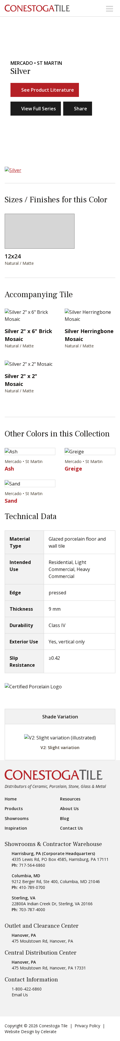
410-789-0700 (32, 887)
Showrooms (17, 818)
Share (80, 108)
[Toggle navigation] (109, 8)
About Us (69, 808)
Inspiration (16, 828)
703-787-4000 (32, 909)
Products (14, 808)
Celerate (49, 1031)
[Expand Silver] (60, 170)
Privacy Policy (87, 1025)
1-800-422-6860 (27, 989)
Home (11, 799)
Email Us (20, 995)
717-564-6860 (32, 865)
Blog (64, 818)
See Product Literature (47, 90)
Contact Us (71, 828)
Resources (70, 799)
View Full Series (38, 108)
